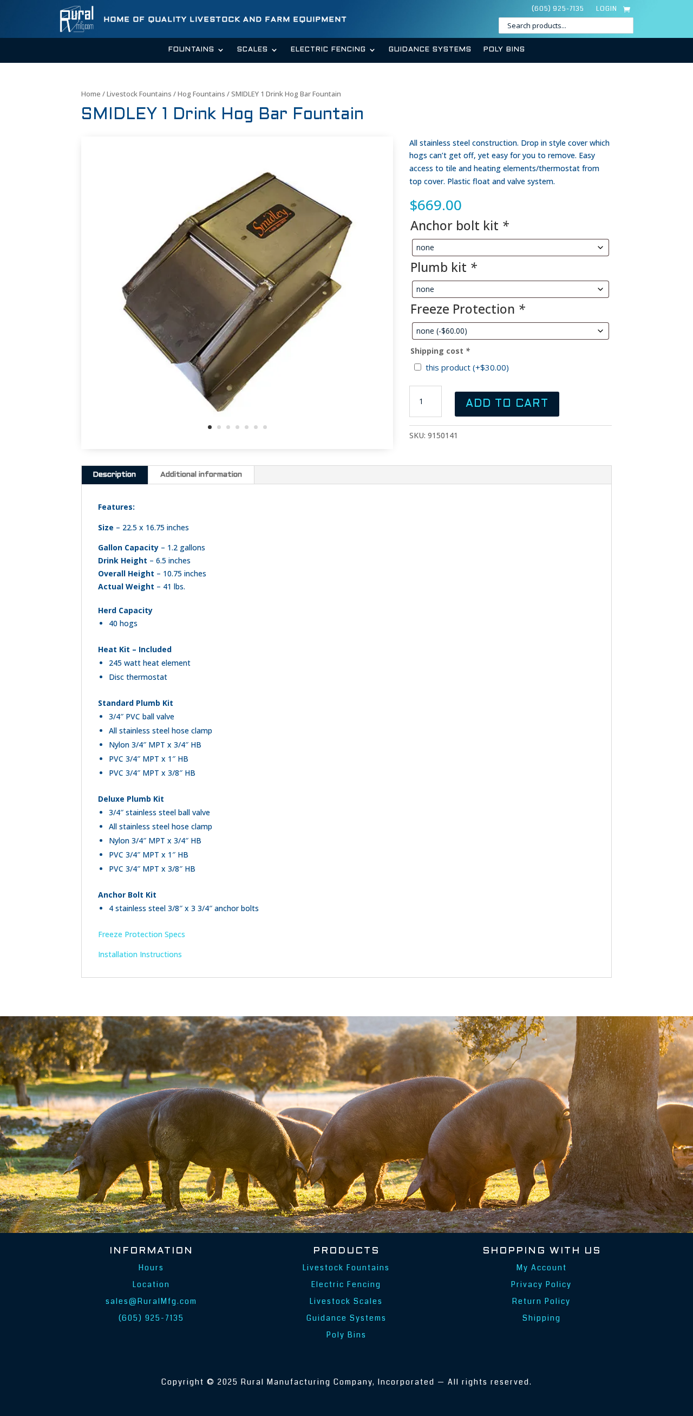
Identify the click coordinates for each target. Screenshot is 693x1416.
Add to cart (507, 404)
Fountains (191, 50)
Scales (252, 50)
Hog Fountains (201, 94)
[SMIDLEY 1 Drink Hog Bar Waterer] (237, 446)
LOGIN (606, 9)
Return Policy (541, 1301)
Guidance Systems (430, 50)
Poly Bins (504, 50)
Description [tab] (114, 474)
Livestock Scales (346, 1301)
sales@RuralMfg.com (151, 1301)
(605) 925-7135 (558, 9)
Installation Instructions (140, 954)
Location (151, 1284)
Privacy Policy (541, 1284)
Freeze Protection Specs (141, 934)
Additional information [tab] (201, 474)
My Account (542, 1267)
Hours (151, 1267)
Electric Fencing (328, 50)
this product (467, 367)
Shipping (541, 1318)
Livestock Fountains (139, 94)
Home (91, 94)
